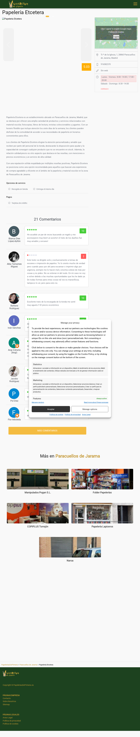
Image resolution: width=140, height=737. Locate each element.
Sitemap (6, 704)
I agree (116, 37)
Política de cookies (56, 415)
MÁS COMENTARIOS (47, 430)
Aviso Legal (86, 415)
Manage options (89, 409)
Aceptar (50, 409)
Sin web (104, 70)
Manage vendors (38, 402)
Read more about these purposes (96, 402)
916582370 (106, 64)
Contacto (7, 698)
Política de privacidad (73, 415)
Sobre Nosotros (9, 701)
